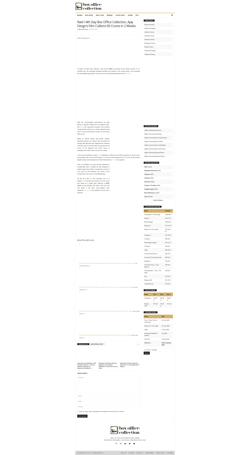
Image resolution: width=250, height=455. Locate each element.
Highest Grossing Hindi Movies (153, 134)
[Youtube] (134, 444)
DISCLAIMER (170, 453)
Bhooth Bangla (148, 222)
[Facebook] (116, 444)
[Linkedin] (125, 444)
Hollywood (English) (150, 28)
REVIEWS (110, 15)
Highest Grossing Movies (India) (153, 141)
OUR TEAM (131, 453)
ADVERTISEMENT (149, 453)
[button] (172, 15)
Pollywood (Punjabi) (150, 50)
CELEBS (130, 15)
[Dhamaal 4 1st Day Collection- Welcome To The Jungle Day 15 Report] (130, 354)
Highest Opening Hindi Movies (153, 130)
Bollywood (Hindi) (149, 24)
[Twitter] (129, 444)
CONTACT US (139, 453)
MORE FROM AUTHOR (97, 344)
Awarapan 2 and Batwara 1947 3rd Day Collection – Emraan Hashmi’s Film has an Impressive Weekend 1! (86, 365)
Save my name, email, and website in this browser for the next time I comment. (101, 411)
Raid (81, 127)
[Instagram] (120, 444)
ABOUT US (123, 453)
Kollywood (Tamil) (149, 39)
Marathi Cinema (148, 47)
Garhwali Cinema (149, 32)
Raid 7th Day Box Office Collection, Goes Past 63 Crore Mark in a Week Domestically (105, 287)
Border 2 (146, 218)
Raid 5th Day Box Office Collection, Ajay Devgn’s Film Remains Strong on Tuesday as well (107, 263)
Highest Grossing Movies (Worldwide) (155, 145)
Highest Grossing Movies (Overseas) (154, 149)
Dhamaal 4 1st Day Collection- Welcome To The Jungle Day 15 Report (129, 364)
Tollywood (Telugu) (149, 54)
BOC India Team (83, 29)
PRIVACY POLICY (160, 453)
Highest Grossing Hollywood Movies (154, 156)
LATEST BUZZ (120, 15)
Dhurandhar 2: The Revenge (152, 214)
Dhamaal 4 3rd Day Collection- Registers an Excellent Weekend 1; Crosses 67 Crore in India (108, 365)
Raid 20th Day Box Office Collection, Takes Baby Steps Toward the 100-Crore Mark (105, 335)
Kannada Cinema (149, 36)
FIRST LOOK (100, 15)
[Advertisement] (139, 6)
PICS (137, 15)
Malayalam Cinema (149, 43)
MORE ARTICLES (83, 344)
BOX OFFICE (89, 15)
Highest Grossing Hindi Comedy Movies (155, 137)
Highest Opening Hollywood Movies (154, 152)
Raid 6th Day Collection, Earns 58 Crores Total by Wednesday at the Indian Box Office (105, 311)
